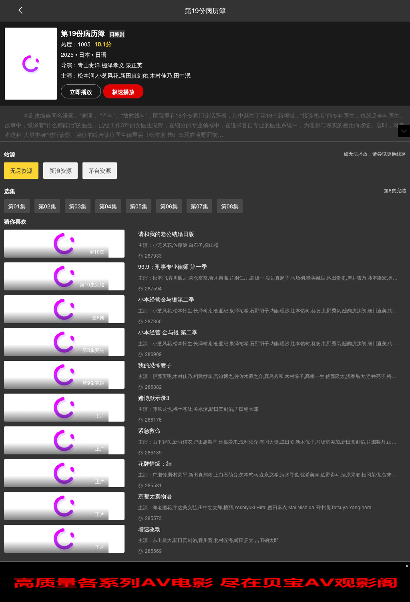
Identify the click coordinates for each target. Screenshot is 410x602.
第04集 (108, 206)
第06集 (169, 206)
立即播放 (81, 92)
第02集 (47, 206)
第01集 (17, 206)
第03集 (77, 206)
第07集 (199, 206)
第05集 (138, 206)
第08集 (230, 206)
